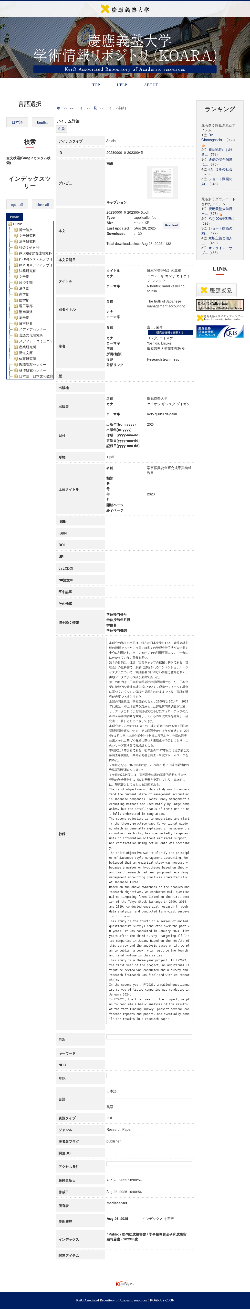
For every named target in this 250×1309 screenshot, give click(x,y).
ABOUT (151, 85)
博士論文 (26, 230)
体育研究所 (27, 359)
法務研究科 (27, 271)
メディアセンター (32, 329)
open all (17, 205)
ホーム (62, 107)
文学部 (24, 277)
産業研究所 (27, 347)
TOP (96, 85)
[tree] (30, 300)
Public (15, 217)
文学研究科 (27, 236)
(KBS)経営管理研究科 (35, 253)
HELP (122, 85)
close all (42, 205)
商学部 (24, 294)
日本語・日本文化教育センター (43, 376)
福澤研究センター (32, 370)
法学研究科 (27, 241)
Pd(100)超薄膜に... (223, 218)
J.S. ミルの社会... (221, 169)
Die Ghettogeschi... (213, 137)
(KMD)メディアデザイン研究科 (43, 265)
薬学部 (24, 318)
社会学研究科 (29, 247)
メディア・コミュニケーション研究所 (48, 341)
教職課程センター (32, 365)
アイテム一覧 (86, 107)
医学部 (24, 300)
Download (171, 225)
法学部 (24, 288)
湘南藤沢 (26, 312)
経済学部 (26, 282)
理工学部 (26, 306)
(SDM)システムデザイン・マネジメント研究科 (55, 259)
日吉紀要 (26, 323)
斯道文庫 (26, 353)
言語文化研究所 (31, 335)
